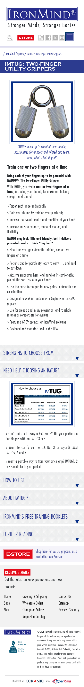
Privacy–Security (69, 609)
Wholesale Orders (32, 603)
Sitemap (64, 603)
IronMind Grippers (15, 53)
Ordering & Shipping (34, 596)
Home (7, 596)
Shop (7, 603)
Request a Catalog (33, 616)
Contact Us (65, 596)
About (7, 609)
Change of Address (33, 609)
